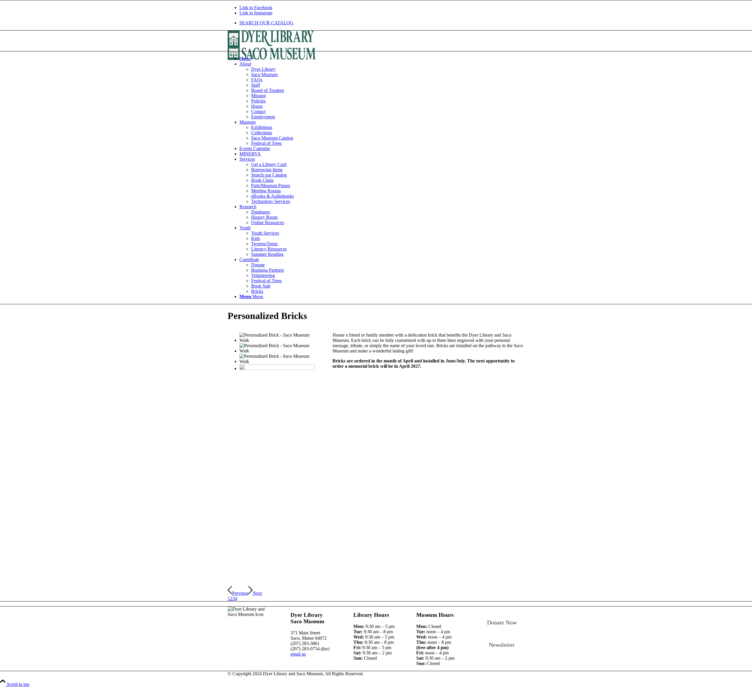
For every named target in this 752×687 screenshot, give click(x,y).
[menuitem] (381, 23)
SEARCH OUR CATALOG (266, 22)
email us (298, 653)
